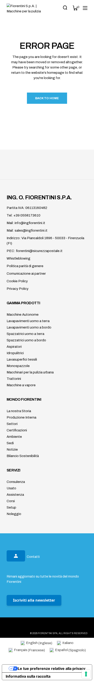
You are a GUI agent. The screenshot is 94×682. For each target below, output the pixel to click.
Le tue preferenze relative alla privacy (51, 668)
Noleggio (14, 514)
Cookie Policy (17, 281)
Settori (12, 424)
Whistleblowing (18, 258)
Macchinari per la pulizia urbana (30, 372)
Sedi (10, 443)
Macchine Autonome (23, 314)
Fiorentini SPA (47, 633)
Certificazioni (17, 430)
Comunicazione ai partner (26, 273)
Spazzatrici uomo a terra (25, 334)
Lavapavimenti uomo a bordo (29, 327)
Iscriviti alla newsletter (34, 600)
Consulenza (16, 482)
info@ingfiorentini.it (30, 223)
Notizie (12, 449)
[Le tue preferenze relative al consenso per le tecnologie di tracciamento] (86, 674)
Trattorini (14, 379)
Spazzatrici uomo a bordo (26, 340)
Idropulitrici (15, 353)
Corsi (11, 501)
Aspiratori (14, 346)
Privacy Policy (18, 288)
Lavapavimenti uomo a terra (28, 321)
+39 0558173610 (26, 215)
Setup (11, 507)
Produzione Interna (21, 417)
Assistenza (15, 494)
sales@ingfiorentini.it (31, 230)
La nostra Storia (19, 411)
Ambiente (14, 436)
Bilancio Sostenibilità (23, 456)
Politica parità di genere (25, 266)
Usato (11, 488)
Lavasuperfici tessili (22, 359)
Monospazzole (18, 366)
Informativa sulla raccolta (28, 676)
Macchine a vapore (21, 385)
